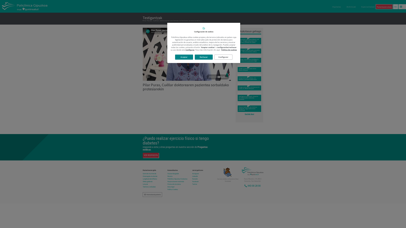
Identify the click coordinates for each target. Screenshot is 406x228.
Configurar (223, 57)
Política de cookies (229, 50)
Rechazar (204, 57)
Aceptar (184, 57)
